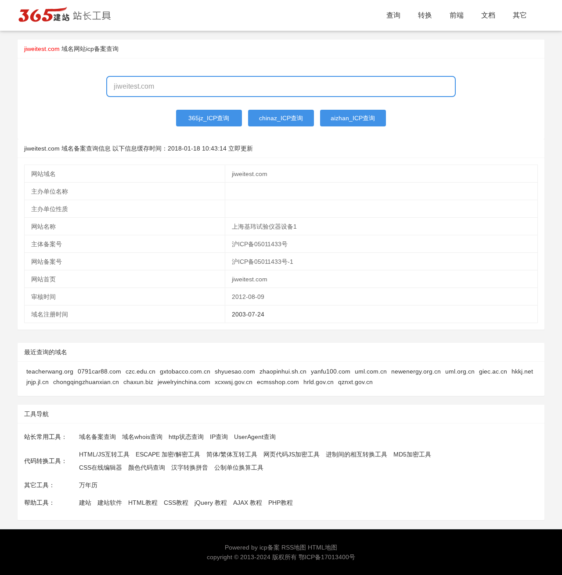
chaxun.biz (138, 381)
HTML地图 (322, 547)
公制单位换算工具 (238, 467)
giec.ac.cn (493, 371)
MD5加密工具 (412, 454)
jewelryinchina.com (184, 381)
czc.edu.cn (140, 371)
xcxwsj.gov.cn (233, 381)
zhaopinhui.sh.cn (282, 371)
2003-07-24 (248, 314)
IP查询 (219, 436)
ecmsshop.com (278, 381)
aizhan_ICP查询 (353, 118)
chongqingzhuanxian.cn (86, 381)
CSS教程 (176, 502)
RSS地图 (293, 547)
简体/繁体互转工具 (231, 454)
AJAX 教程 (247, 502)
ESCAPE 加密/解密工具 (168, 454)
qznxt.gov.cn (355, 381)
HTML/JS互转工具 (104, 454)
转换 (425, 15)
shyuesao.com (235, 371)
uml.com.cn (371, 371)
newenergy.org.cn (416, 371)
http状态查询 (186, 436)
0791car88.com (99, 371)
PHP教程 (280, 502)
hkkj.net (522, 371)
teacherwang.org (49, 371)
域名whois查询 (142, 436)
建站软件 (109, 502)
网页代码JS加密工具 (291, 454)
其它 (520, 15)
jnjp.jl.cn (37, 381)
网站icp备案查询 (96, 48)
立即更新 (240, 148)
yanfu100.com (330, 371)
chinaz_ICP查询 (281, 118)
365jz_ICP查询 (208, 118)
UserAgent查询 (255, 436)
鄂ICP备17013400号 (327, 557)
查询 (393, 15)
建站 (85, 502)
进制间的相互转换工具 (356, 454)
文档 (488, 15)
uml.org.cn (460, 371)
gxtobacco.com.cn (185, 371)
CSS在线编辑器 (100, 467)
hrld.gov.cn (318, 381)
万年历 (88, 485)
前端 (457, 15)
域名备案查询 (97, 436)
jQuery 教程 (211, 502)
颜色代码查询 (146, 467)
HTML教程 (143, 502)
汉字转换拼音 (189, 467)
